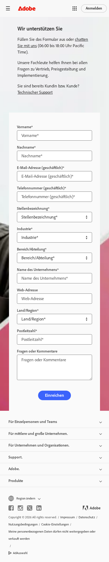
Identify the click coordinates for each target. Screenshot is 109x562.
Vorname (24, 127)
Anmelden (94, 8)
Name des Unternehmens (37, 269)
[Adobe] (27, 8)
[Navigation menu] (8, 8)
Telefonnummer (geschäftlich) (41, 188)
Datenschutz (87, 517)
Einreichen (54, 395)
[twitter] (29, 508)
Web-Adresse (27, 290)
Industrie (24, 229)
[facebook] (11, 508)
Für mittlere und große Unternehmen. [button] (38, 433)
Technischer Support (35, 92)
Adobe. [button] (14, 469)
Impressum (67, 517)
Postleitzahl (26, 331)
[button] (74, 8)
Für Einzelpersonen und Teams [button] (32, 422)
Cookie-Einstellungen (55, 524)
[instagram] (20, 508)
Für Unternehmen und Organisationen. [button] (38, 445)
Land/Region (27, 310)
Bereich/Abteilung (31, 249)
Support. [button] (15, 457)
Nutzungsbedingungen (23, 524)
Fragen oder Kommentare (37, 351)
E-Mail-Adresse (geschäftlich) (40, 168)
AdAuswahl (20, 553)
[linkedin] (39, 508)
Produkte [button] (15, 481)
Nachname (25, 147)
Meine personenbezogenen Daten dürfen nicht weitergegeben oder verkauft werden (52, 535)
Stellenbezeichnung (32, 208)
